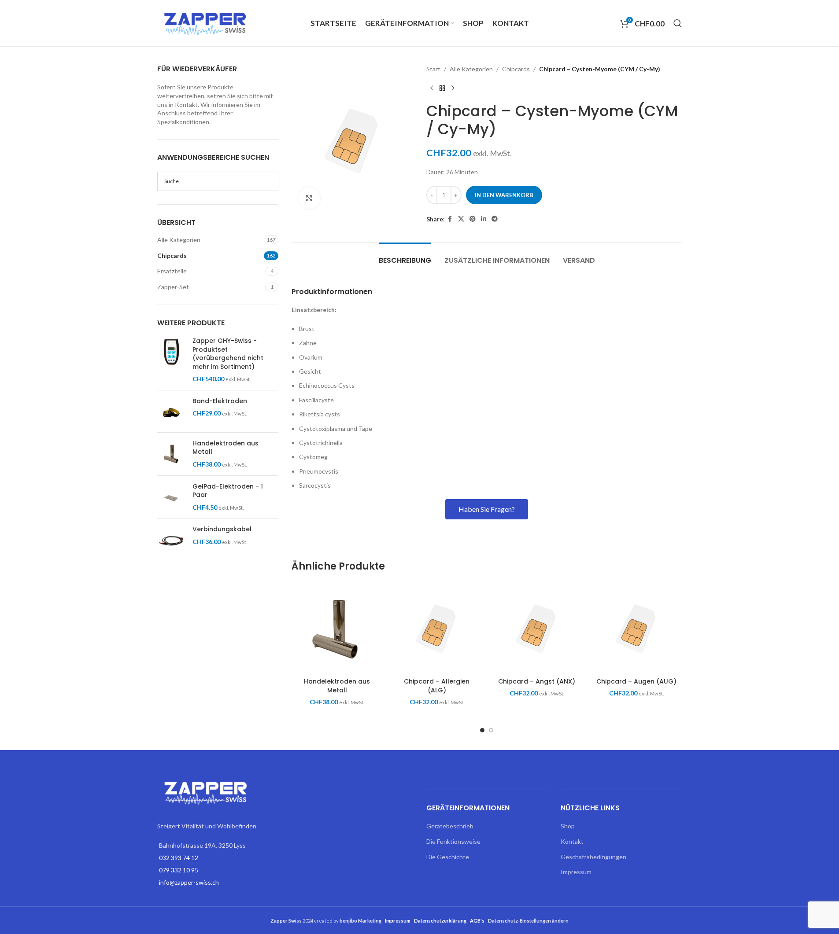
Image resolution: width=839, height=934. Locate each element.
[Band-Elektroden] (171, 411)
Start (433, 69)
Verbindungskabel (221, 529)
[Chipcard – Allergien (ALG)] (437, 627)
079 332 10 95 (178, 870)
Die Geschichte (447, 856)
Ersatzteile (172, 271)
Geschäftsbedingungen (593, 856)
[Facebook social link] (450, 219)
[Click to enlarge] (309, 198)
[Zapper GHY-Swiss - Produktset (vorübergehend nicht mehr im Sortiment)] (171, 360)
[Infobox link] (487, 292)
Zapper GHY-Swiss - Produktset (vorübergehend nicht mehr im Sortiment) (227, 354)
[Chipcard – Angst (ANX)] (536, 627)
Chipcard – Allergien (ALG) (436, 686)
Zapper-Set (173, 286)
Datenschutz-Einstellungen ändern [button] (528, 920)
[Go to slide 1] (482, 730)
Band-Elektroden (219, 401)
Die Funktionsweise (453, 841)
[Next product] (452, 88)
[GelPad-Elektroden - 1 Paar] (171, 497)
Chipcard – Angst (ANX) (536, 681)
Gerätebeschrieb (449, 826)
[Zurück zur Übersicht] (442, 88)
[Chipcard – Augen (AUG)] (636, 627)
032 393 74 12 (178, 857)
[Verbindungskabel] (171, 539)
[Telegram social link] (494, 219)
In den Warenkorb (504, 195)
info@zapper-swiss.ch (189, 882)
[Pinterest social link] (472, 219)
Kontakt (572, 841)
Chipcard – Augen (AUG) (636, 681)
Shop (568, 826)
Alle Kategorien (178, 239)
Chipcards (172, 255)
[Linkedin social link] (483, 219)
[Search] (678, 23)
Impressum (576, 871)
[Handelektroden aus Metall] (171, 454)
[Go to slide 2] (491, 730)
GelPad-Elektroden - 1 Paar (227, 491)
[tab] (405, 256)
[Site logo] (205, 22)
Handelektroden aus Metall (225, 447)
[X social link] (461, 219)
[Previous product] (431, 88)
